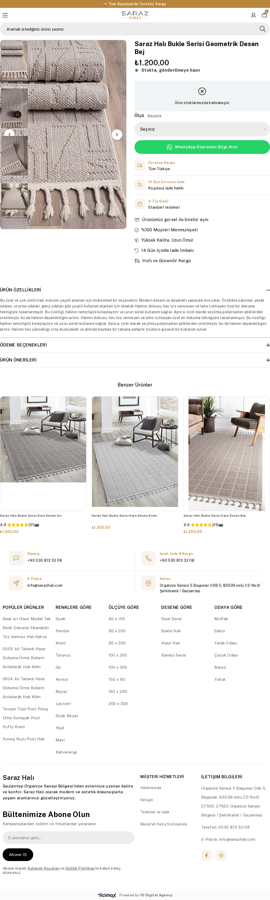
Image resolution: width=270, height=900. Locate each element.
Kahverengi (66, 752)
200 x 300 (118, 703)
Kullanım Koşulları (43, 868)
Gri (58, 667)
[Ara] (262, 29)
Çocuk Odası (226, 655)
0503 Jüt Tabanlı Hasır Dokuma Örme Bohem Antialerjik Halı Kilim (24, 658)
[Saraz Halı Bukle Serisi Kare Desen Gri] (43, 454)
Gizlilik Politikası (80, 868)
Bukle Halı (171, 631)
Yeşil (60, 728)
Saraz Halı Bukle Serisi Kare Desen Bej (214, 515)
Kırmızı (62, 679)
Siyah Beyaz (67, 715)
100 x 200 (118, 655)
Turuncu (63, 655)
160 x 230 (118, 691)
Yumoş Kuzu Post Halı (24, 739)
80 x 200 (117, 631)
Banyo (220, 667)
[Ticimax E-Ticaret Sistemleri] (107, 896)
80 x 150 (117, 619)
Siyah (61, 619)
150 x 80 (117, 679)
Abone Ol (18, 854)
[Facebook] (206, 855)
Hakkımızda (150, 788)
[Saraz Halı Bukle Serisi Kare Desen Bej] (227, 454)
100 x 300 (118, 667)
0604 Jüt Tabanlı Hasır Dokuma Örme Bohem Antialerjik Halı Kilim (24, 688)
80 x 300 (117, 643)
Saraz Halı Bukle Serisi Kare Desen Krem (124, 515)
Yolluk (220, 679)
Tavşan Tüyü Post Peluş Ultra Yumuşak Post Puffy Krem (26, 718)
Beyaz (62, 691)
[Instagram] (221, 855)
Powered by (145, 895)
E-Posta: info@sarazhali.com (228, 839)
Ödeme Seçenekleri (23, 345)
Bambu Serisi (173, 655)
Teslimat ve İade (155, 812)
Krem (61, 643)
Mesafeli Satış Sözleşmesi (163, 824)
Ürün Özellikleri (20, 289)
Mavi (60, 740)
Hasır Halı (170, 643)
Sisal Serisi (171, 619)
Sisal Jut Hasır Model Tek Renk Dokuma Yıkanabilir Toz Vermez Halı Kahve (27, 628)
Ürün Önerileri (18, 360)
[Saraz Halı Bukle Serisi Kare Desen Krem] (135, 454)
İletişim (146, 800)
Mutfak (221, 619)
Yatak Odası (225, 643)
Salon (219, 631)
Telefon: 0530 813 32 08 (225, 827)
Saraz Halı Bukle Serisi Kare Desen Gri (31, 515)
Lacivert (63, 703)
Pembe (62, 631)
